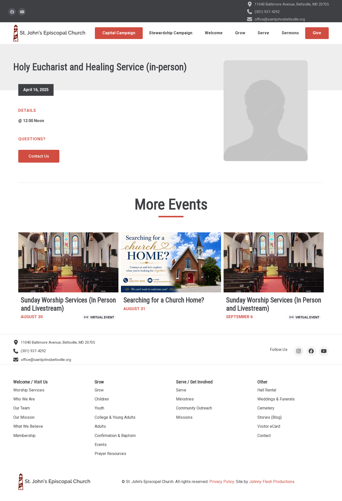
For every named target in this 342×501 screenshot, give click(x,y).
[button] (12, 12)
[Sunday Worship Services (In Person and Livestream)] (68, 278)
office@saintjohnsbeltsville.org (280, 19)
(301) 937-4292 (267, 12)
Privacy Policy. (222, 481)
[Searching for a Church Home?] (171, 278)
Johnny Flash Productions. (272, 481)
